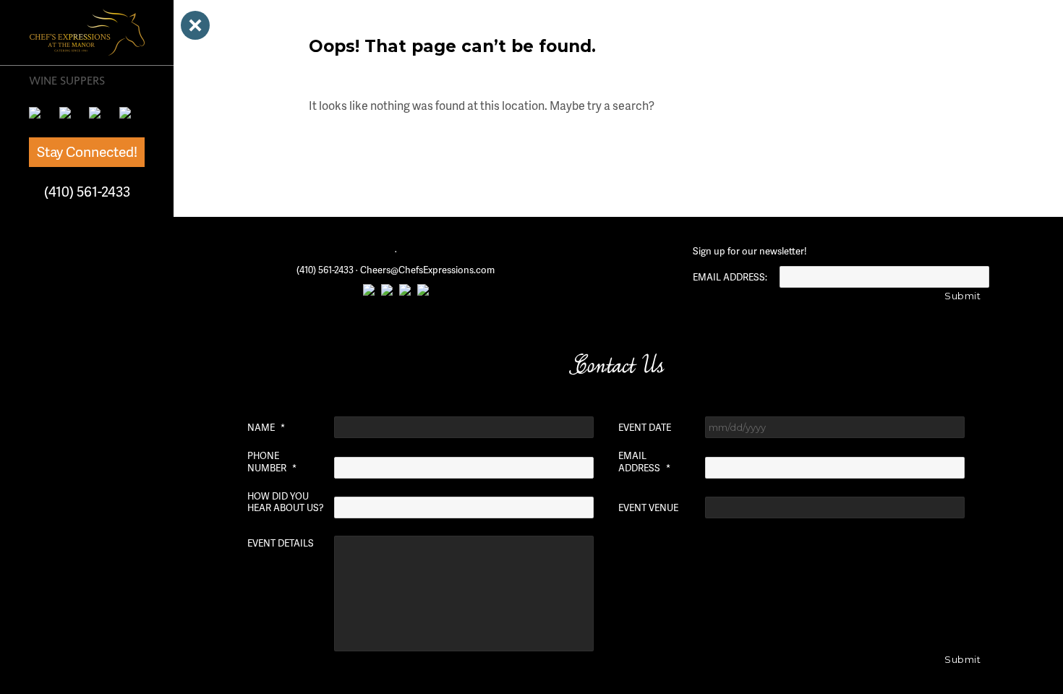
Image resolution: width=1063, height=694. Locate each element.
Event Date (644, 427)
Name (266, 427)
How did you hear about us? (285, 502)
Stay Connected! (87, 151)
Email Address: (730, 277)
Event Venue (648, 508)
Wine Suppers (67, 80)
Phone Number (271, 462)
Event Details (280, 543)
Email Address (644, 462)
